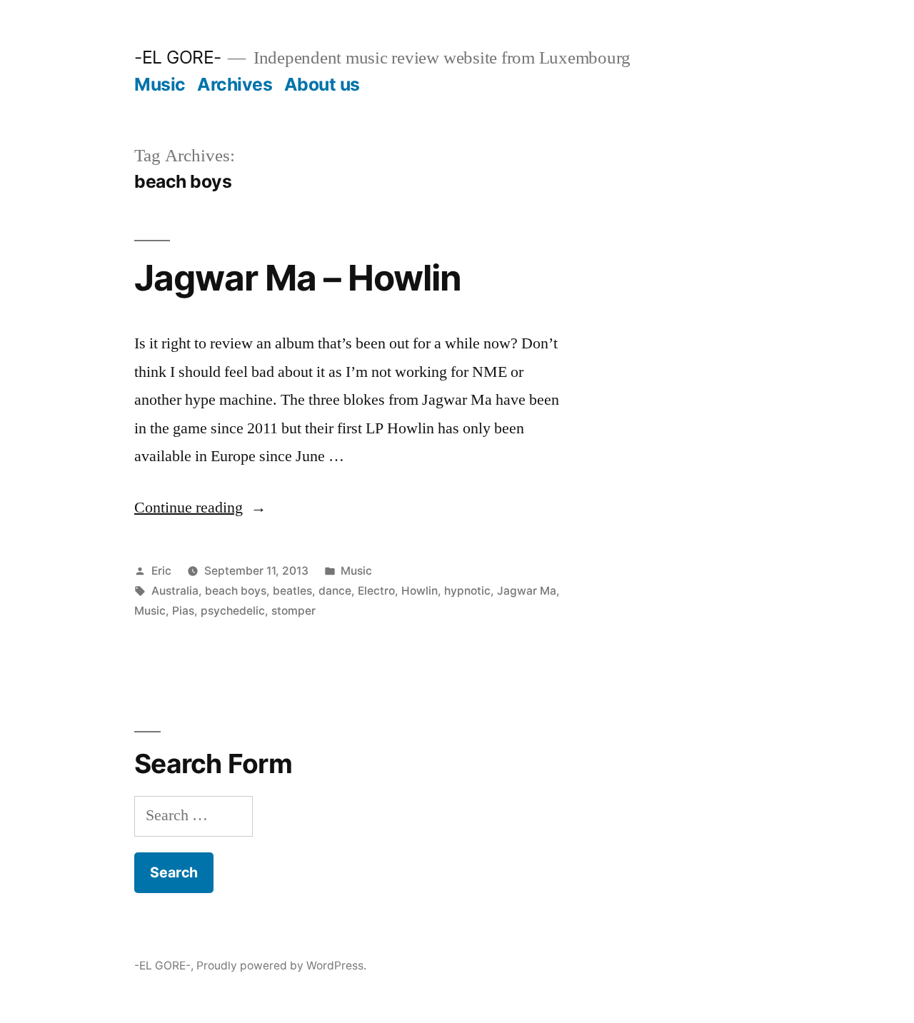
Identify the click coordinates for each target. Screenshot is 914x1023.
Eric (161, 571)
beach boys (235, 591)
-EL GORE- (177, 57)
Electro (376, 591)
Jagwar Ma (526, 591)
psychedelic (233, 611)
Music (160, 84)
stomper (293, 611)
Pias (183, 611)
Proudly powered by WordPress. (281, 965)
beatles (292, 591)
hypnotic (467, 591)
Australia (175, 591)
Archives (234, 84)
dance (334, 591)
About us (322, 84)
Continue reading (200, 508)
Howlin (419, 591)
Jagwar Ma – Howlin (297, 277)
